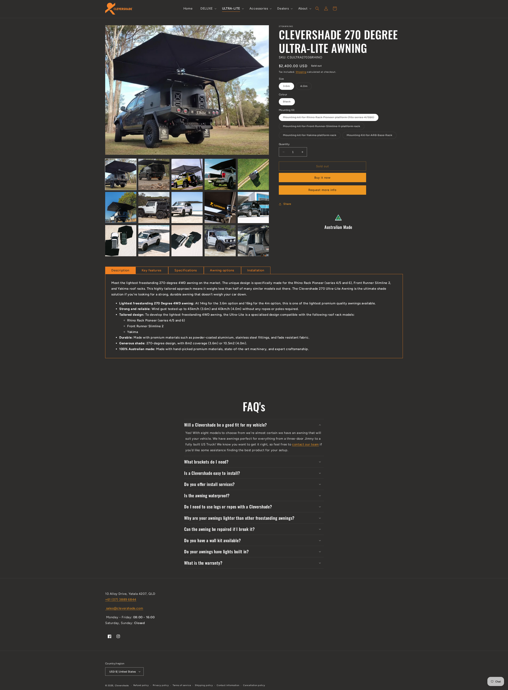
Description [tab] (120, 270)
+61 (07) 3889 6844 (120, 599)
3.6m (288, 87)
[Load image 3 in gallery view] (187, 174)
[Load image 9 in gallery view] (220, 207)
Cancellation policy (254, 685)
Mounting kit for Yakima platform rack (312, 136)
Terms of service (182, 685)
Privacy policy (161, 685)
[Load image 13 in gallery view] (187, 240)
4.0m (306, 87)
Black (289, 102)
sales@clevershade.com (124, 608)
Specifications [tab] (186, 270)
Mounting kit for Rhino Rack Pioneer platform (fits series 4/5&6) (330, 118)
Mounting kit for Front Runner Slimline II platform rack (323, 127)
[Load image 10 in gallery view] (253, 207)
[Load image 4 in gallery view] (220, 174)
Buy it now (322, 177)
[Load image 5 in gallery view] (253, 174)
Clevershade (122, 685)
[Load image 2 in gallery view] (153, 174)
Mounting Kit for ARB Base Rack (371, 136)
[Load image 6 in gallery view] (120, 207)
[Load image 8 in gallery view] (187, 207)
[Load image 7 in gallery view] (153, 207)
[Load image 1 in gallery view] (120, 174)
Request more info (322, 190)
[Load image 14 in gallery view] (220, 240)
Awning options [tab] (222, 270)
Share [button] (287, 204)
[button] (207, 9)
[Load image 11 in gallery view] (120, 240)
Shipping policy (204, 685)
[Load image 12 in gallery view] (153, 240)
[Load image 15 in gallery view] (253, 240)
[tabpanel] (254, 316)
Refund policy (141, 685)
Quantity (284, 144)
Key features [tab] (152, 270)
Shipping (301, 72)
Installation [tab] (255, 270)
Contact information (228, 685)
